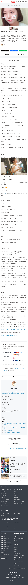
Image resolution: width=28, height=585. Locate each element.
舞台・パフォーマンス (18, 503)
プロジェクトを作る (5, 513)
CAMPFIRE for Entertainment (6, 544)
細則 (15, 551)
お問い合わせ (16, 544)
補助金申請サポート (5, 558)
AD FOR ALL (3, 550)
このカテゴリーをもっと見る (13, 481)
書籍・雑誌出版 (17, 499)
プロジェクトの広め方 (5, 528)
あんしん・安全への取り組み (19, 538)
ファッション (3, 497)
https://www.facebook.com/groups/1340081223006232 (14, 428)
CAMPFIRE (3, 536)
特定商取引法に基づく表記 (19, 555)
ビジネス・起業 (4, 501)
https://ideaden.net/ (8, 426)
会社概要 (7, 577)
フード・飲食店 (4, 493)
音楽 (15, 491)
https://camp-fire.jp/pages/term (9, 335)
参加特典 (7, 54)
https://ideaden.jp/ (8, 430)
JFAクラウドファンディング (6, 554)
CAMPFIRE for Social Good (6, 542)
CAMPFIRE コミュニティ (5, 538)
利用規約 (15, 549)
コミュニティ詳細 (21, 54)
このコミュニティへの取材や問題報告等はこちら (17, 448)
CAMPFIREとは (16, 536)
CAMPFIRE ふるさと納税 (5, 548)
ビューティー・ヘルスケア (19, 501)
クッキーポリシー (17, 565)
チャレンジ (16, 493)
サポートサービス (17, 524)
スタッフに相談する (17, 513)
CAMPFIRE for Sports (5, 546)
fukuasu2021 (6, 44)
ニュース (15, 540)
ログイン (19, 1)
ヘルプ (15, 542)
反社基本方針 (16, 559)
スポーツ (15, 495)
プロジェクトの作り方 (5, 526)
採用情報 (14, 577)
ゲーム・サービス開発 (5, 499)
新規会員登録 (24, 1)
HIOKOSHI (3, 552)
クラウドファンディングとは (6, 524)
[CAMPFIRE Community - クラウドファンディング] (5, 1)
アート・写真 (3, 503)
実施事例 (15, 526)
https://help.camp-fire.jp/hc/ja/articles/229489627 (14, 329)
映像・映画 (16, 497)
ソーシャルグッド (4, 505)
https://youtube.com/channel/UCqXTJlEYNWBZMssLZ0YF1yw (15, 424)
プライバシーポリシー (18, 553)
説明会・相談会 (17, 522)
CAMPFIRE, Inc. (14, 580)
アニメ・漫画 (3, 495)
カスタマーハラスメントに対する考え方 (20, 562)
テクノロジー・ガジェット (6, 489)
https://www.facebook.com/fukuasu (12, 432)
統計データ (16, 528)
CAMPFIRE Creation (5, 540)
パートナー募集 (21, 577)
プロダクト (3, 491)
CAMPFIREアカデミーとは (6, 522)
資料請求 (13, 1)
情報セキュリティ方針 (18, 557)
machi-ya (3, 556)
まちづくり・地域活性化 (18, 489)
